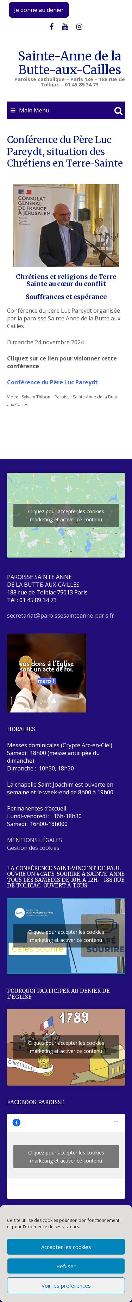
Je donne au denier (39, 10)
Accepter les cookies (66, 1246)
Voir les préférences (66, 1285)
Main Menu (34, 110)
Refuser (66, 1266)
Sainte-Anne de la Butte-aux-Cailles (69, 63)
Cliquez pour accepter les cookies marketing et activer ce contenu (66, 515)
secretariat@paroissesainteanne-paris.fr (60, 615)
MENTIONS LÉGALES (34, 840)
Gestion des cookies (33, 848)
